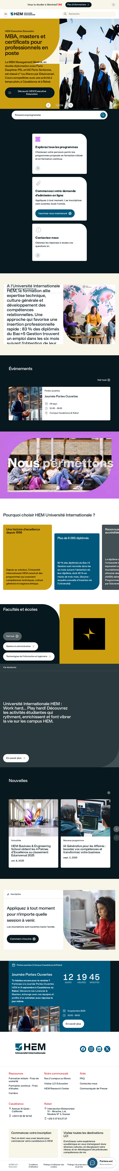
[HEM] (23, 14)
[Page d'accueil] (30, 1059)
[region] (59, 465)
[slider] (12, 487)
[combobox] (60, 115)
